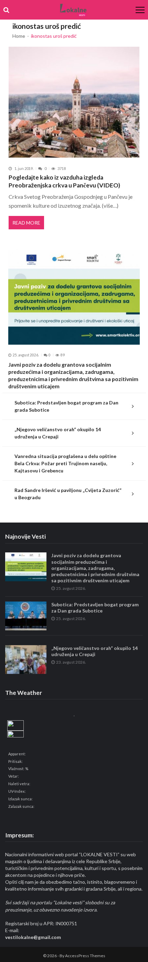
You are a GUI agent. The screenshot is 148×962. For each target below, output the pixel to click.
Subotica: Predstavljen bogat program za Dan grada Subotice (66, 406)
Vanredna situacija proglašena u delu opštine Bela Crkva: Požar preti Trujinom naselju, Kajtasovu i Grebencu (65, 463)
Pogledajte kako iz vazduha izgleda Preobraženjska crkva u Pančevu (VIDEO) (64, 181)
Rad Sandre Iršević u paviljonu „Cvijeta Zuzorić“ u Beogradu (67, 493)
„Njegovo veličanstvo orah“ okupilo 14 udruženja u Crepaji (57, 432)
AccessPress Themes (85, 955)
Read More (26, 223)
